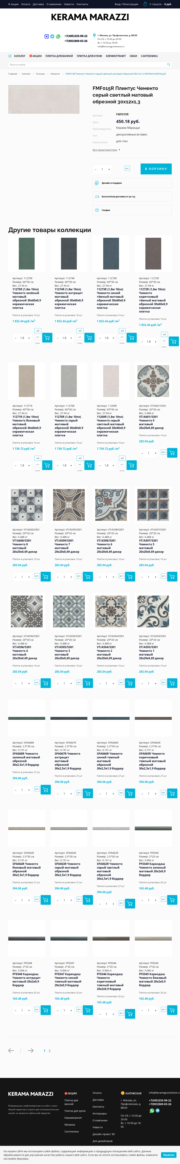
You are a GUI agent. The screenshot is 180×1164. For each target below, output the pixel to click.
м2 (38, 330)
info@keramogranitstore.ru (111, 46)
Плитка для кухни (75, 1111)
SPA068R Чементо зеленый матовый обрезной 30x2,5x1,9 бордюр (26, 759)
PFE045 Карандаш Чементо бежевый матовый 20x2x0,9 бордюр (152, 979)
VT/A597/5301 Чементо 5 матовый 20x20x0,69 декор (151, 546)
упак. (37, 342)
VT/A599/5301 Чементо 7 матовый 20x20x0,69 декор (67, 546)
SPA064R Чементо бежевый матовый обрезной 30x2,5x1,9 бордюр (26, 869)
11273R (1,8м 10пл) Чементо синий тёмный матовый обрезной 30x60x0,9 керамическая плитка (111, 298)
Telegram (52, 38)
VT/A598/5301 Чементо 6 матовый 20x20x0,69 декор (109, 546)
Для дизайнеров (102, 1141)
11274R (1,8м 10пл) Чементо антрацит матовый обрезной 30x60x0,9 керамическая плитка (69, 298)
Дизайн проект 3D (104, 1134)
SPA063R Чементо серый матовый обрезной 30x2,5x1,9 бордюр (68, 869)
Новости (98, 1127)
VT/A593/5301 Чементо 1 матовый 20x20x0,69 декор (151, 652)
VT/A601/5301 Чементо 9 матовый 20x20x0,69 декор (151, 422)
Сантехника (72, 1131)
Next (31, 1050)
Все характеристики (105, 149)
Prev (14, 1050)
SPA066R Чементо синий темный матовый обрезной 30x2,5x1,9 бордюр (110, 761)
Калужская (133, 1093)
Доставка (98, 1099)
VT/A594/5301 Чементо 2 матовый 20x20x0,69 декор (109, 652)
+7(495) (76, 36)
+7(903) (76, 41)
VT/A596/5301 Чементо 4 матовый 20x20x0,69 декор (24, 652)
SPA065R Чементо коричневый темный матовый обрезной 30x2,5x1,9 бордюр (152, 761)
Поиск (168, 64)
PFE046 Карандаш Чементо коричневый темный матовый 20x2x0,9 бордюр (110, 981)
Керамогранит (73, 1117)
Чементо (55, 73)
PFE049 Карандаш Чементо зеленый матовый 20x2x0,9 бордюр (152, 869)
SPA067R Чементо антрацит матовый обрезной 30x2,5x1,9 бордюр (68, 761)
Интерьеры (100, 1113)
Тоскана (40, 73)
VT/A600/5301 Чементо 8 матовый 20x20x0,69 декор (24, 546)
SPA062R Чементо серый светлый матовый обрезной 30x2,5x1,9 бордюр (110, 871)
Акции (72, 1093)
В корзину (156, 169)
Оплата (97, 1093)
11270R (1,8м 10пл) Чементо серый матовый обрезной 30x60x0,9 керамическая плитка (69, 426)
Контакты (98, 1106)
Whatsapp (58, 38)
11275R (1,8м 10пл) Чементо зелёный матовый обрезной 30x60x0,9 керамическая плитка (26, 298)
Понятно (168, 1155)
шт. (127, 168)
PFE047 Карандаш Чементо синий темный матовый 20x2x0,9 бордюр (68, 979)
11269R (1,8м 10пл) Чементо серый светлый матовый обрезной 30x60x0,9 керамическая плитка (111, 426)
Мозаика (70, 1124)
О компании (100, 1120)
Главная (12, 73)
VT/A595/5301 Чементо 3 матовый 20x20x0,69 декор (67, 652)
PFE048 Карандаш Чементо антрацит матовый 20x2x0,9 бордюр (26, 979)
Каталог (26, 73)
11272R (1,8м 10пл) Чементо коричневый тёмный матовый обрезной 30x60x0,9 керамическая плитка (153, 300)
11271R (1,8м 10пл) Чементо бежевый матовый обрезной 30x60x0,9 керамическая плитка (26, 426)
